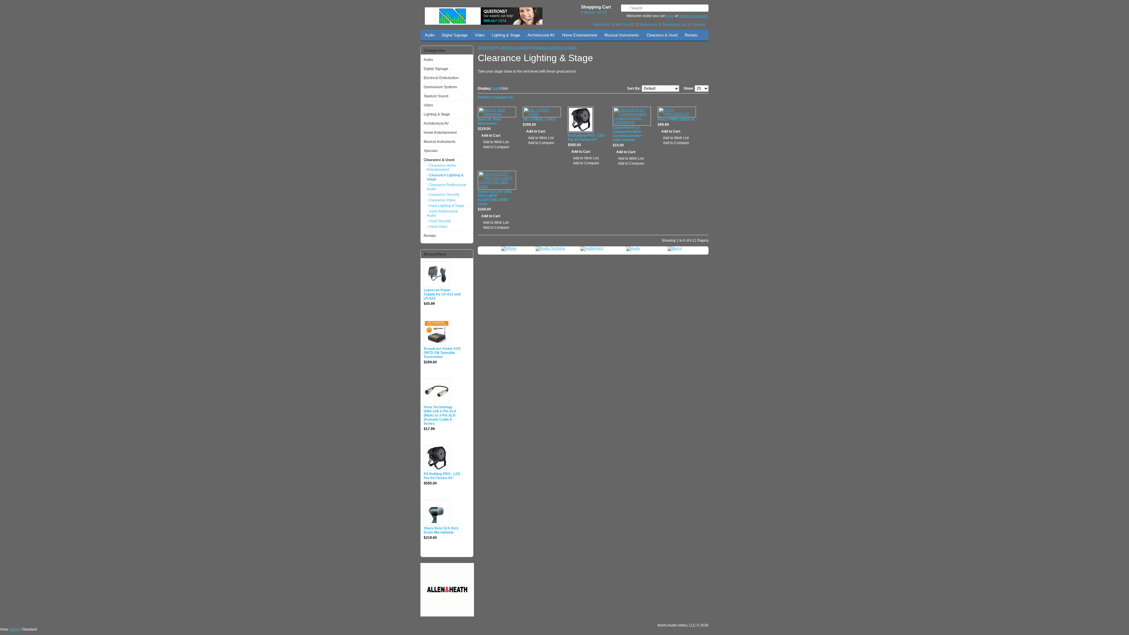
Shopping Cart (674, 25)
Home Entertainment (579, 35)
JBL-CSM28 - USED (539, 119)
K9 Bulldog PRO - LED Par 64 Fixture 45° (442, 476)
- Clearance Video (441, 200)
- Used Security (439, 221)
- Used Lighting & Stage (446, 206)
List (495, 88)
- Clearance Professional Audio (446, 187)
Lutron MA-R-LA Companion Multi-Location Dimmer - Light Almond (628, 134)
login (670, 16)
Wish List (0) (625, 25)
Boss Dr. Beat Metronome (489, 121)
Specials (430, 151)
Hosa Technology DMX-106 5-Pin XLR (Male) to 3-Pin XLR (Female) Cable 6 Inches (440, 415)
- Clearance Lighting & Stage (445, 177)
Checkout (698, 25)
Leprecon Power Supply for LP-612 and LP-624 (442, 294)
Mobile (14, 629)
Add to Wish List (496, 142)
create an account (693, 16)
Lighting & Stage (506, 35)
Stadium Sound (436, 96)
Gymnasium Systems (440, 87)
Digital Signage (454, 35)
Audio (430, 35)
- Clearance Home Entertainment (441, 167)
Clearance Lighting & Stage (554, 48)
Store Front (601, 25)
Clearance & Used (662, 35)
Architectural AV (541, 35)
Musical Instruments (621, 35)
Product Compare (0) (495, 97)
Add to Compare (496, 147)
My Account (648, 25)
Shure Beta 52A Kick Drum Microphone (441, 530)
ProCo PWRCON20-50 (676, 119)
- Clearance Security (443, 195)
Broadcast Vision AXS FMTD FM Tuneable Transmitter (442, 353)
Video (480, 35)
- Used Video (437, 227)
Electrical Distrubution (441, 78)
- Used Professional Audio (442, 213)
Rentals (691, 35)
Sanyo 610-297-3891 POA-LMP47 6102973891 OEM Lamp (495, 198)
